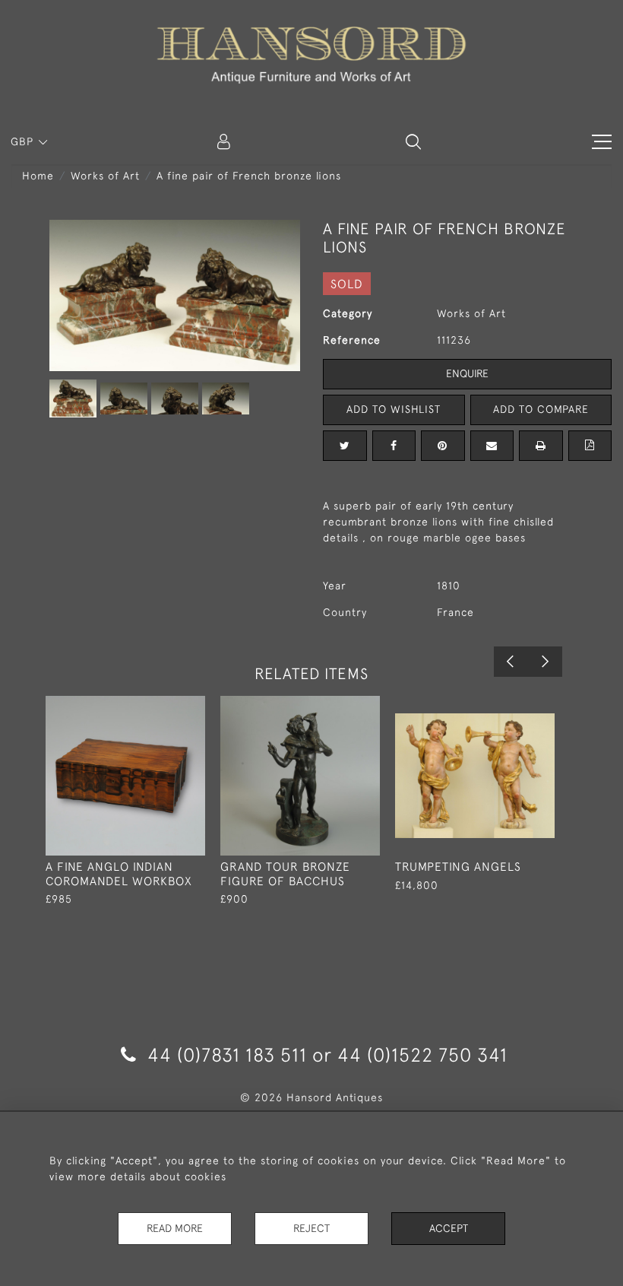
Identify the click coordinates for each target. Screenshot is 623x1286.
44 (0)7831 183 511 (227, 1054)
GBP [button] (24, 141)
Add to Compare (541, 409)
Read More (175, 1228)
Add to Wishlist (393, 409)
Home (38, 176)
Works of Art (105, 176)
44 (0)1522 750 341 (422, 1054)
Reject (311, 1228)
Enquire (467, 373)
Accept (448, 1228)
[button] (413, 141)
